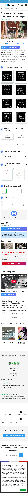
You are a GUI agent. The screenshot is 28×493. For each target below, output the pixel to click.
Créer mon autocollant (13, 436)
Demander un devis (14, 263)
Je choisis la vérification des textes (13, 205)
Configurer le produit (11, 47)
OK (21, 455)
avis (9, 19)
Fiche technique (9, 294)
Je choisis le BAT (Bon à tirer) (11, 202)
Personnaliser (15, 229)
